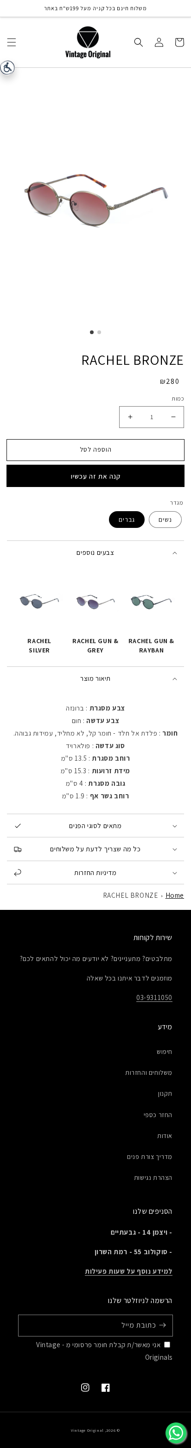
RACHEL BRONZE (130, 895)
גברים (127, 519)
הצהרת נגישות (153, 1177)
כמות (178, 398)
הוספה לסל (96, 449)
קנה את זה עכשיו (96, 476)
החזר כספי (158, 1115)
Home (175, 895)
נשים (165, 519)
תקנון (165, 1093)
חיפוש (164, 1051)
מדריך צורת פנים (149, 1156)
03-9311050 (154, 997)
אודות (164, 1136)
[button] (11, 42)
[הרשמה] (162, 1325)
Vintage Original (87, 1430)
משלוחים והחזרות (148, 1072)
